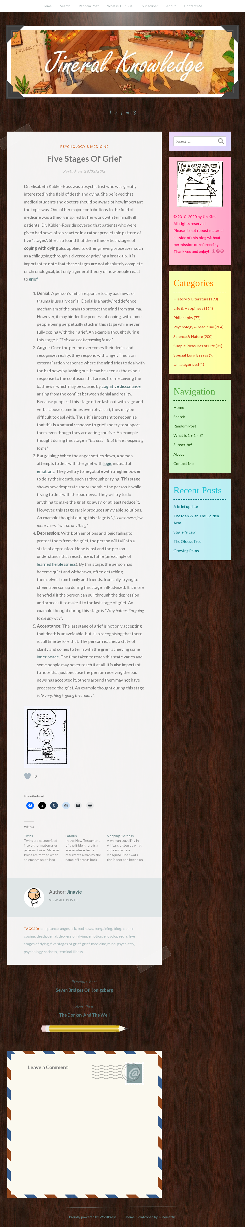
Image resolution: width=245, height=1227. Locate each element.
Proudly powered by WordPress (93, 1217)
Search (65, 6)
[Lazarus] (86, 847)
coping (29, 936)
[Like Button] (27, 776)
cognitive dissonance (121, 386)
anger (64, 928)
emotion (95, 936)
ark (73, 928)
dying (82, 936)
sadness (50, 951)
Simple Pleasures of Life (194, 345)
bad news (85, 928)
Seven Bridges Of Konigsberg (84, 985)
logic (107, 463)
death (41, 936)
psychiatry (125, 943)
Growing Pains (186, 550)
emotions (45, 471)
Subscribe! (150, 6)
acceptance (49, 928)
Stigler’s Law (184, 532)
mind (111, 943)
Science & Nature (188, 336)
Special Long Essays (190, 355)
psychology (33, 951)
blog (117, 928)
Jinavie (74, 892)
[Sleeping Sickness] (128, 847)
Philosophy (183, 317)
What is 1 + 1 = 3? (120, 6)
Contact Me (193, 6)
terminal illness (70, 951)
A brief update (185, 506)
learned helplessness (56, 564)
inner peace (48, 656)
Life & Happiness (188, 308)
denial (52, 936)
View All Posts (63, 900)
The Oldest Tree (187, 541)
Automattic (167, 1217)
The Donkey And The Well (84, 1011)
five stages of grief (65, 943)
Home (47, 6)
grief (33, 279)
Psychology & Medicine (84, 146)
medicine (98, 943)
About (171, 6)
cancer (128, 928)
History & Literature (190, 299)
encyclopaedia (115, 936)
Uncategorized (186, 364)
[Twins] (45, 847)
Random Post (89, 6)
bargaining (103, 928)
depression (68, 936)
